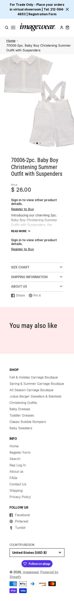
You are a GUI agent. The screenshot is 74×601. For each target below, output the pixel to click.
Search (14, 459)
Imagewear (31, 572)
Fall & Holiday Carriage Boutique (33, 377)
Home (10, 41)
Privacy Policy (20, 497)
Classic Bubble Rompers (27, 422)
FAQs (13, 478)
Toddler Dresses (21, 415)
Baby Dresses (19, 409)
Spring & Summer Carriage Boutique (36, 384)
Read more (19, 231)
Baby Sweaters (20, 428)
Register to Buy (22, 209)
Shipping (15, 491)
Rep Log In (17, 465)
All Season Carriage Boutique (31, 390)
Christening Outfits (23, 403)
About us (16, 471)
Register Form (19, 452)
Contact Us (17, 484)
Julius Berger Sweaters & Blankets (35, 396)
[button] (34, 143)
